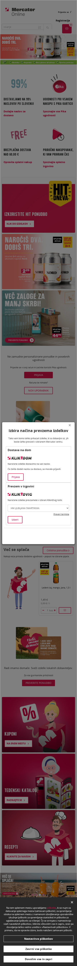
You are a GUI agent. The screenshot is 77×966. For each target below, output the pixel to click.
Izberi (15, 519)
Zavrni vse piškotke (38, 949)
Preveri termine (61, 514)
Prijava (16, 477)
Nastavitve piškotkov (38, 938)
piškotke (51, 907)
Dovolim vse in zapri (38, 959)
